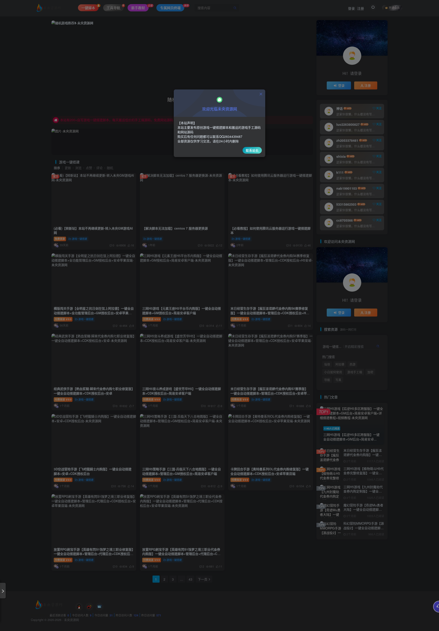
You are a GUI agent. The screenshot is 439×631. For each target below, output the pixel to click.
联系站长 (252, 150)
